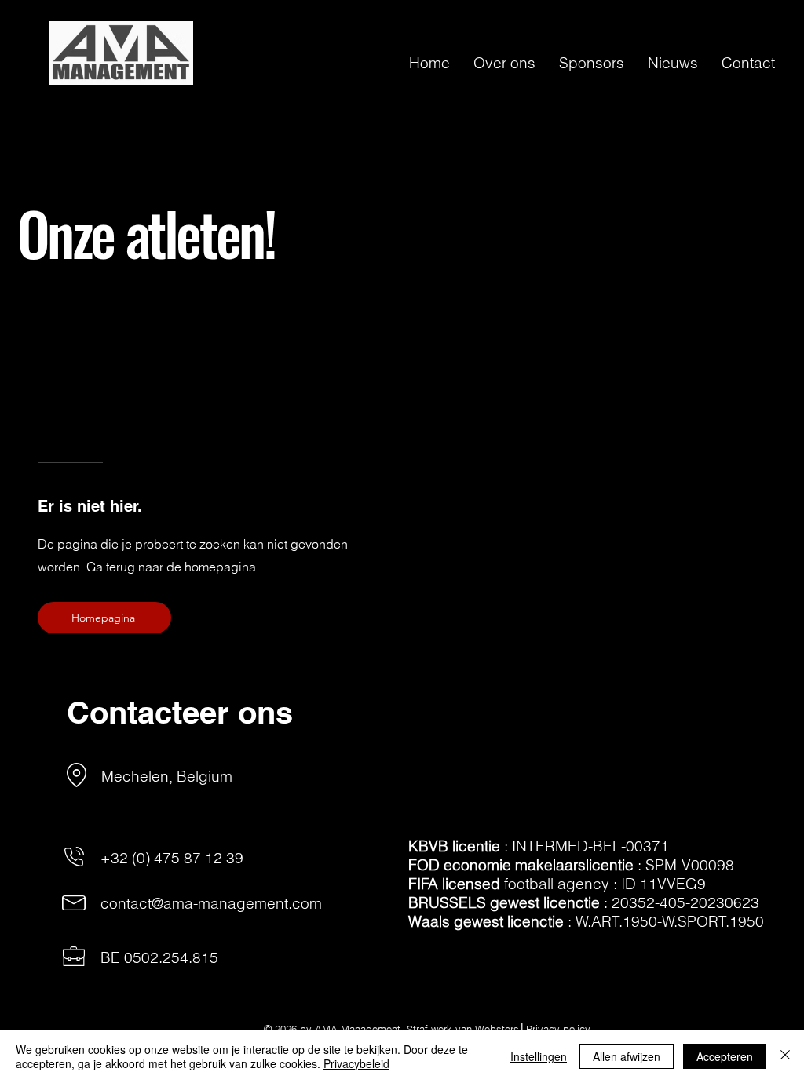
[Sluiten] (785, 1056)
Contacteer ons (180, 712)
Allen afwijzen (626, 1056)
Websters (497, 1029)
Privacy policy (558, 1029)
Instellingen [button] (538, 1056)
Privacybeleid (356, 1063)
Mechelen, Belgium (166, 776)
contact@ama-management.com (211, 903)
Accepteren (724, 1056)
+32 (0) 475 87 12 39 (171, 857)
